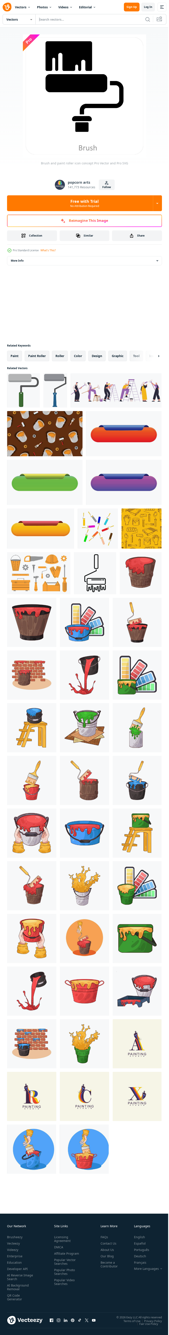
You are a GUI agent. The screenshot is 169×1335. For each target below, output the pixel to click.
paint (14, 356)
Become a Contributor (107, 1264)
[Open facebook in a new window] (51, 1320)
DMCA (57, 1247)
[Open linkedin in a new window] (65, 1320)
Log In (148, 7)
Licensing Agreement (61, 1239)
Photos (42, 7)
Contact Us (107, 1243)
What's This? (48, 250)
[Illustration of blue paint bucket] (31, 727)
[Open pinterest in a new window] (72, 1320)
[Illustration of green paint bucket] (84, 727)
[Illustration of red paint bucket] (141, 573)
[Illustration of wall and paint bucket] (31, 675)
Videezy (12, 1250)
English (136, 1237)
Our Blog (105, 1256)
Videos (63, 7)
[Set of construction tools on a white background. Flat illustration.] (38, 573)
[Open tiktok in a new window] (79, 1320)
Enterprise (14, 1256)
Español (136, 1243)
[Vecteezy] (7, 7)
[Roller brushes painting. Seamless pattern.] (45, 433)
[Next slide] (152, 356)
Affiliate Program (59, 1255)
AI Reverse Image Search (17, 1277)
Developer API (17, 1269)
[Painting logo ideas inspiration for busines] (137, 1043)
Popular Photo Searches (63, 1275)
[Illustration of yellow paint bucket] (137, 675)
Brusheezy (14, 1237)
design (97, 356)
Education (14, 1262)
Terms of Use (128, 1321)
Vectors (20, 7)
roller (59, 356)
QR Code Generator (14, 1297)
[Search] (147, 19)
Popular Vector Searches (64, 1265)
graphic (117, 356)
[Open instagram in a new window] (58, 1320)
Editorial (85, 7)
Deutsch (137, 1256)
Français (137, 1262)
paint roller (37, 356)
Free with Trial (84, 203)
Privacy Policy (150, 1321)
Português (138, 1250)
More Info (17, 260)
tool (136, 356)
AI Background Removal (18, 1287)
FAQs (102, 1237)
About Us (105, 1250)
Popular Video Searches (63, 1286)
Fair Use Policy (145, 1324)
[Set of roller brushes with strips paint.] (98, 528)
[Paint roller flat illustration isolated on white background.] (55, 390)
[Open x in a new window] (86, 1320)
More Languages (143, 1268)
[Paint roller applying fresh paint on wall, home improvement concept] (95, 573)
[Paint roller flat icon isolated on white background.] (23, 390)
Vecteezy (13, 1243)
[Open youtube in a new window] (94, 1320)
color (78, 356)
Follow (106, 187)
